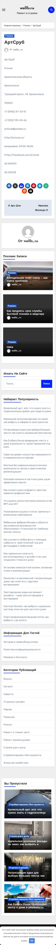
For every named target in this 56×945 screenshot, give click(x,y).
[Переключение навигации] (3, 10)
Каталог (8, 686)
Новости (8, 694)
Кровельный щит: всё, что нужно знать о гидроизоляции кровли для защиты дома (27, 813)
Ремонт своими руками (17, 740)
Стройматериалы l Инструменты (22, 755)
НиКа (10, 347)
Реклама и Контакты (15, 657)
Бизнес (8, 679)
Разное (9, 36)
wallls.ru (27, 8)
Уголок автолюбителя (16, 762)
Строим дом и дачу (15, 747)
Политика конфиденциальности (22, 649)
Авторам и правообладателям (21, 642)
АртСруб (14, 42)
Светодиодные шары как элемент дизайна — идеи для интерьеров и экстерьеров (23, 595)
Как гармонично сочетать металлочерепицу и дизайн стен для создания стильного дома (25, 556)
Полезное (9, 717)
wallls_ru (18, 50)
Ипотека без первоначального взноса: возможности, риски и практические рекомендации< (25, 468)
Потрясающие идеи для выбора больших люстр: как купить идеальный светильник (28, 876)
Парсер (8, 709)
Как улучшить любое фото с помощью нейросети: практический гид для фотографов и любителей (25, 542)
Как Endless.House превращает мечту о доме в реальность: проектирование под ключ (27, 443)
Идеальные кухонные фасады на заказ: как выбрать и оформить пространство (27, 844)
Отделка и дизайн (14, 701)
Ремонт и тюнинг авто (17, 732)
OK (31, 941)
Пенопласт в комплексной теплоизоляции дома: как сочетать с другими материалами (28, 581)
